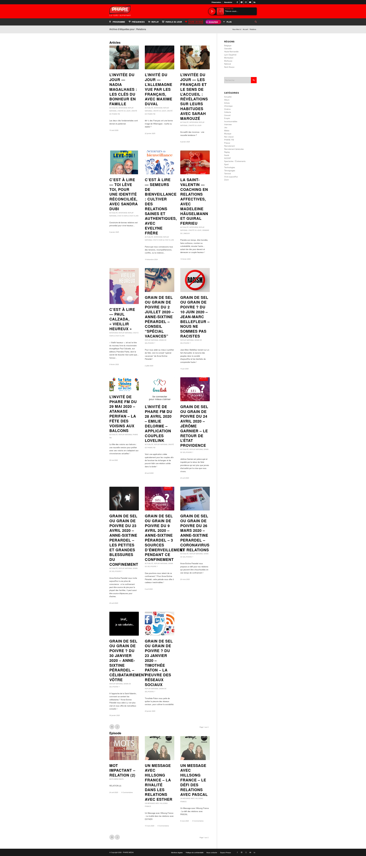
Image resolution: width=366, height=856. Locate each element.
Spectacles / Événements (235, 161)
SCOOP (227, 158)
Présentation (216, 2)
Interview (123, 108)
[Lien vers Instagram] (246, 2)
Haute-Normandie (231, 51)
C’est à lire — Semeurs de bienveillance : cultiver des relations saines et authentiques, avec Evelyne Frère (161, 206)
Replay (131, 108)
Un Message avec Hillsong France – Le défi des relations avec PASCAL (194, 780)
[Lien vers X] (241, 2)
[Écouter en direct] (212, 11)
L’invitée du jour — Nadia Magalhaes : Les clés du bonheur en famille (123, 89)
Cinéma (227, 109)
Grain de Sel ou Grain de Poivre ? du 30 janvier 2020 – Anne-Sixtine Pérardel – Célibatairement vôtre (127, 660)
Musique (227, 133)
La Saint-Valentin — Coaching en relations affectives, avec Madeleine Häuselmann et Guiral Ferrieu (194, 201)
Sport (226, 164)
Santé (226, 155)
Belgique (227, 45)
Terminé (227, 173)
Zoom (226, 179)
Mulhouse (228, 60)
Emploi (227, 118)
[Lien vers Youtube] (250, 2)
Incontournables (230, 121)
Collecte (227, 112)
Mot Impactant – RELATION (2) (122, 770)
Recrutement (229, 145)
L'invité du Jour (124, 111)
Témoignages (229, 170)
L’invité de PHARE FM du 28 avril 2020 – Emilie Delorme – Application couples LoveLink (158, 423)
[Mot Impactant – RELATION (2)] (124, 748)
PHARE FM (229, 139)
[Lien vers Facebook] (237, 2)
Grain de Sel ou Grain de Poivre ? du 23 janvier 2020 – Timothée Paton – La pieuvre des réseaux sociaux (159, 662)
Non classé (228, 136)
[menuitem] (216, 2)
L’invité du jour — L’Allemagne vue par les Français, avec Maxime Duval (158, 89)
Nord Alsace (229, 67)
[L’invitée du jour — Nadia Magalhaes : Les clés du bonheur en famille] (124, 57)
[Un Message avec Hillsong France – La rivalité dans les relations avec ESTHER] (159, 748)
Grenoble (228, 48)
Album (226, 99)
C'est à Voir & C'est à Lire (128, 216)
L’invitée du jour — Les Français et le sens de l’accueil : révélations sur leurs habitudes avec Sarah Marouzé (194, 96)
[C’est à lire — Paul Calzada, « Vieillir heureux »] (124, 286)
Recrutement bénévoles (234, 149)
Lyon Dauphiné (230, 54)
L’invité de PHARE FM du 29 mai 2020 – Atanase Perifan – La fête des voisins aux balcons (123, 413)
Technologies (229, 167)
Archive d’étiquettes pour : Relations (127, 29)
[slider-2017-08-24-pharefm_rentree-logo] (120, 11)
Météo (226, 130)
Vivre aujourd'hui (231, 176)
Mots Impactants (116, 779)
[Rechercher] (253, 21)
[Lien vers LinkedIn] (254, 2)
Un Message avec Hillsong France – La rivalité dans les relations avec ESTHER (158, 782)
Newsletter (228, 2)
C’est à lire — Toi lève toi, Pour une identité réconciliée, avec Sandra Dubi (123, 194)
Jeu (225, 127)
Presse (227, 142)
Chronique (228, 106)
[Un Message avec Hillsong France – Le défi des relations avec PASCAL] (195, 748)
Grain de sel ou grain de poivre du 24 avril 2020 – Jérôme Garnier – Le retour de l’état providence (194, 426)
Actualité (113, 108)
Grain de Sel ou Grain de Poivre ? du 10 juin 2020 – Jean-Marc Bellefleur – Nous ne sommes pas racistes (195, 317)
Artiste (227, 103)
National (113, 111)
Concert (227, 115)
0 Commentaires (127, 792)
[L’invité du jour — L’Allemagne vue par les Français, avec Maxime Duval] (159, 57)
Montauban (228, 57)
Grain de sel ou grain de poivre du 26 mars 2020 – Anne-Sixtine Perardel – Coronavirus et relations (194, 532)
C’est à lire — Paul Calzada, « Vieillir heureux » (122, 319)
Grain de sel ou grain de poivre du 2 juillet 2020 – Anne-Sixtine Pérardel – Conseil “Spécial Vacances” (159, 317)
